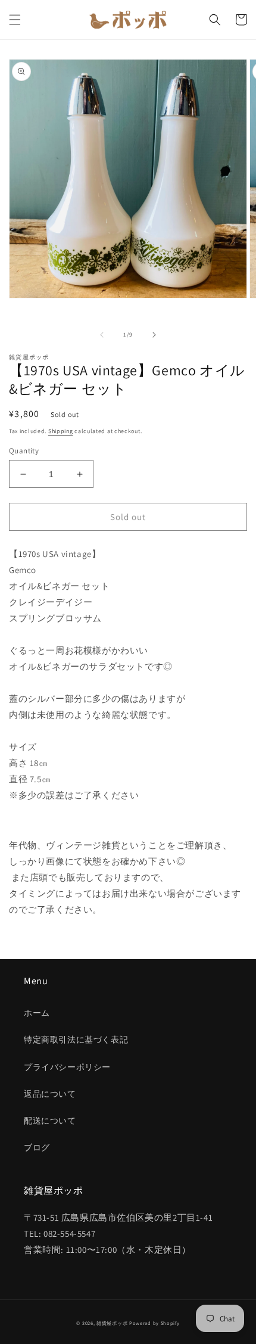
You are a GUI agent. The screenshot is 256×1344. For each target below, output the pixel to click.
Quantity (24, 451)
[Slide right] (154, 335)
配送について (50, 1120)
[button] (15, 20)
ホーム (37, 1012)
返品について (50, 1093)
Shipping (60, 431)
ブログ (37, 1147)
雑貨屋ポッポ (111, 1323)
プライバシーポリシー (67, 1067)
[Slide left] (102, 335)
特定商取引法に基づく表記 (76, 1039)
